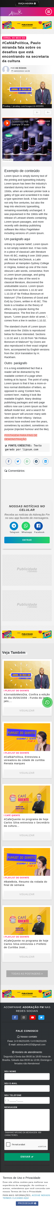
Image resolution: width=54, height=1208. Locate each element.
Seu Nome (10, 1071)
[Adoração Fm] (16, 12)
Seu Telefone (12, 1095)
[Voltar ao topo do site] (49, 664)
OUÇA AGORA (26, 3)
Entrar (27, 540)
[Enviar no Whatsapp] (27, 461)
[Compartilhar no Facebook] (9, 461)
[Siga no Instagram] (24, 1017)
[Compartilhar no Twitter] (18, 461)
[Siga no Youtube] (33, 1017)
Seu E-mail (10, 1083)
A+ (48, 112)
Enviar (26, 1157)
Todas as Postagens (26, 974)
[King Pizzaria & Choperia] (27, 25)
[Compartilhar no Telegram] (36, 461)
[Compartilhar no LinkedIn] (45, 461)
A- (37, 112)
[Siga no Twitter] (41, 1017)
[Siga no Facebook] (15, 1017)
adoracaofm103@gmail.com (31, 1044)
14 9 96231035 (21, 1041)
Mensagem (10, 1107)
